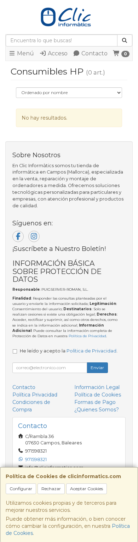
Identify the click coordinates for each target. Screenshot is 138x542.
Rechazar (51, 488)
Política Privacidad (34, 395)
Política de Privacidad (87, 336)
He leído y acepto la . (68, 351)
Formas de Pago (95, 402)
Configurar (21, 488)
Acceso (57, 53)
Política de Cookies (97, 395)
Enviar (97, 367)
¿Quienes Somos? (96, 409)
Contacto (94, 53)
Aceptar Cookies (86, 488)
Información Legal (97, 387)
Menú (25, 53)
